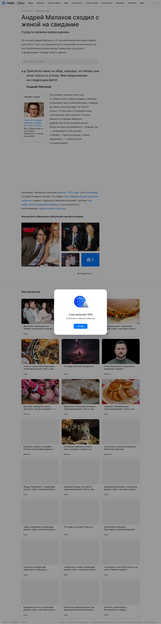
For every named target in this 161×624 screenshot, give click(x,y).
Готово (80, 326)
